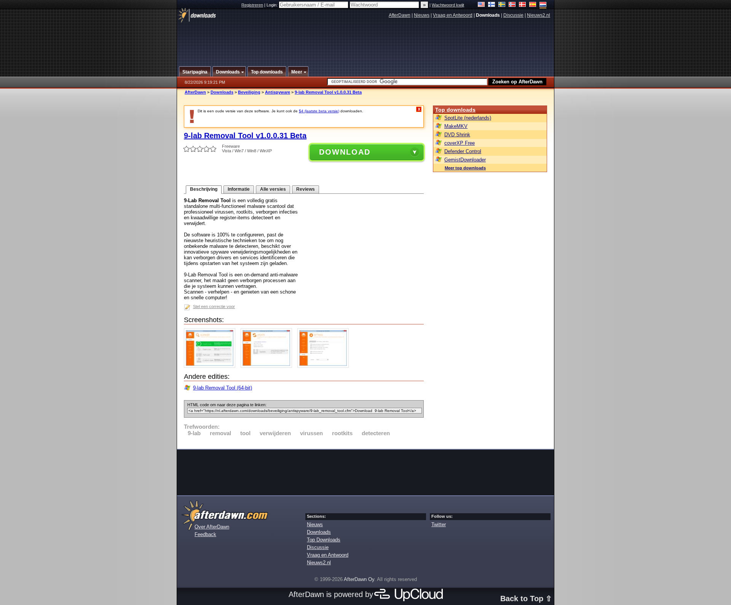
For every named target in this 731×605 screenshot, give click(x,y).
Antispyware (277, 92)
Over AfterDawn (212, 527)
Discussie (513, 15)
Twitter (438, 524)
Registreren (252, 5)
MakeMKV (456, 126)
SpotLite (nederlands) (467, 118)
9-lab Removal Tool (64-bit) (222, 388)
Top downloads (455, 110)
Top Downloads (323, 540)
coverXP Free (459, 143)
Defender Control (462, 151)
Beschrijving (203, 189)
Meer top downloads (465, 168)
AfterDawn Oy (359, 579)
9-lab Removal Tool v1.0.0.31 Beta (328, 92)
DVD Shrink (457, 134)
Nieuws (421, 15)
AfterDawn (399, 15)
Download (344, 152)
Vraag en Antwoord (452, 15)
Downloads (222, 92)
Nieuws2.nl (538, 15)
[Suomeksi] (491, 5)
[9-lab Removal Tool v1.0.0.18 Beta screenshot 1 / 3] (211, 366)
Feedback (205, 534)
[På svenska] (502, 5)
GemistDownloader (465, 160)
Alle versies (273, 189)
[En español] (532, 5)
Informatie (239, 189)
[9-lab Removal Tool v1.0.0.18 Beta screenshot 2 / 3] (268, 366)
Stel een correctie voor (214, 306)
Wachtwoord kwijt (448, 5)
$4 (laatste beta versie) (319, 111)
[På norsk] (512, 5)
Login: (273, 5)
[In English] (481, 5)
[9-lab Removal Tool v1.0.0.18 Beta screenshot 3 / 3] (325, 366)
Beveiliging (249, 92)
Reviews (305, 189)
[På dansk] (522, 5)
